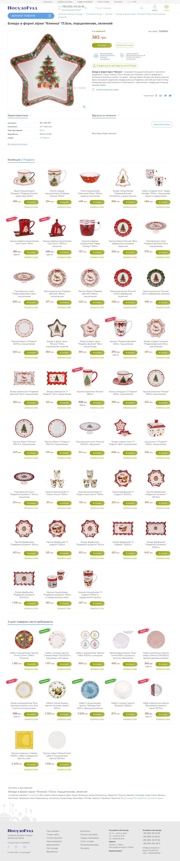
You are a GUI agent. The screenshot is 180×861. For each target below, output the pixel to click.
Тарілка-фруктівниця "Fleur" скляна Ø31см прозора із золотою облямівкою (123, 655)
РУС (134, 2)
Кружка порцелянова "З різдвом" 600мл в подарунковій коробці (90, 595)
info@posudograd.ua (151, 848)
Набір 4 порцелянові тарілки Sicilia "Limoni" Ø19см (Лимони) (24, 655)
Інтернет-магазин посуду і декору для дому (20, 836)
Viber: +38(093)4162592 (151, 853)
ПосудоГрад (34, 795)
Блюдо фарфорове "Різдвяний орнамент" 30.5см (90, 543)
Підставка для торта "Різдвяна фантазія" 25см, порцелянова (24, 294)
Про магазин (53, 831)
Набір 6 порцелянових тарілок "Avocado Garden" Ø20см (57, 705)
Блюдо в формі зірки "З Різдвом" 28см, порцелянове (123, 443)
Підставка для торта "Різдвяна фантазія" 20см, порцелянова (156, 243)
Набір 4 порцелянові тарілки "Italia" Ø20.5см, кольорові (90, 654)
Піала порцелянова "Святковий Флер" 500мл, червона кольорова (90, 193)
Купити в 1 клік (31, 207)
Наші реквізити (54, 841)
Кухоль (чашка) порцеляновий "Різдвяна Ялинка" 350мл (57, 193)
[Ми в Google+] (24, 847)
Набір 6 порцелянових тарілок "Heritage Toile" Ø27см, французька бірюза (90, 705)
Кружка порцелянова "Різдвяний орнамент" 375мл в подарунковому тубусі (57, 595)
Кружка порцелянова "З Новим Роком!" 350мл (57, 493)
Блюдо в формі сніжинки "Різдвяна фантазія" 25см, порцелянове (156, 344)
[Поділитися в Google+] (160, 96)
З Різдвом (44, 138)
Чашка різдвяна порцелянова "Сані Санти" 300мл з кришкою (57, 243)
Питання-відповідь (89, 845)
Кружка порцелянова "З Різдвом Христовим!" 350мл (90, 493)
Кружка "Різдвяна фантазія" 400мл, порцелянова (123, 342)
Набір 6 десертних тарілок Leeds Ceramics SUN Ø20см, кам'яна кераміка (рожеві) (156, 655)
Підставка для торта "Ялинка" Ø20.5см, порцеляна (90, 443)
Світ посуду (52, 848)
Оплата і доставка (64, 2)
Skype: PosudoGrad (150, 850)
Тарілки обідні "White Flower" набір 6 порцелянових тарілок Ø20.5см (57, 756)
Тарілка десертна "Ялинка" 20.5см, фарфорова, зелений (156, 292)
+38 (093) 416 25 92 (151, 840)
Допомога (48, 2)
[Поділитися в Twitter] (165, 96)
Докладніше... (105, 59)
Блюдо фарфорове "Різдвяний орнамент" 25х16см (156, 544)
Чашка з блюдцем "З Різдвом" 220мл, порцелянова (123, 392)
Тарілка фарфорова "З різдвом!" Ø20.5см (123, 493)
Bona (42, 130)
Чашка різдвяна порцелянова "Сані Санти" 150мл (24, 242)
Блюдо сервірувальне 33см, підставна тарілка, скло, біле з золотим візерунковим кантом (24, 707)
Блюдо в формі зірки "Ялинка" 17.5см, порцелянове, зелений (57, 344)
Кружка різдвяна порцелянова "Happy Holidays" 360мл (90, 243)
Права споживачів (84, 2)
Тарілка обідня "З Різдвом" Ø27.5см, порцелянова (24, 342)
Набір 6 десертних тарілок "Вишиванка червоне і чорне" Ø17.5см (156, 705)
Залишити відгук (162, 124)
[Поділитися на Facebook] (156, 95)
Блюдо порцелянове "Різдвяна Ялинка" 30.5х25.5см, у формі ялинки (123, 193)
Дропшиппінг (53, 845)
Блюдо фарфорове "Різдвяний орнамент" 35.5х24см (24, 595)
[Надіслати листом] (170, 96)
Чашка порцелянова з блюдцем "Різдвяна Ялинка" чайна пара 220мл (24, 193)
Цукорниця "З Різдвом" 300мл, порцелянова (156, 443)
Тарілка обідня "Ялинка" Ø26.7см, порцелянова (24, 443)
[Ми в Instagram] (16, 847)
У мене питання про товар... (107, 89)
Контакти (118, 2)
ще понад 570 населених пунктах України (143, 798)
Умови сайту (53, 834)
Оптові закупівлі (54, 838)
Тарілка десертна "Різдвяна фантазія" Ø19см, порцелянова (57, 294)
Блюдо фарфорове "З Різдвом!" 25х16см (123, 543)
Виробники (52, 851)
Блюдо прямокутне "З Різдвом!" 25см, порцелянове (57, 392)
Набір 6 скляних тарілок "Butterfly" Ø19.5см (123, 704)
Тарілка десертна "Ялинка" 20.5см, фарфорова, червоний (123, 294)
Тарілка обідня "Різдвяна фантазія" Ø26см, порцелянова (90, 294)
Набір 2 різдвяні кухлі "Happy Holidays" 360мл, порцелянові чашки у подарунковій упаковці (156, 195)
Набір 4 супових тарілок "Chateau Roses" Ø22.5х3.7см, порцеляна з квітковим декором (57, 657)
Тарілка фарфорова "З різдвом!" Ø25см (57, 543)
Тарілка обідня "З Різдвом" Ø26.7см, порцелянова (57, 443)
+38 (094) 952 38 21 (151, 843)
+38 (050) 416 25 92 (151, 833)
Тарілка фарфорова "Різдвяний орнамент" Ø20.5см (156, 494)
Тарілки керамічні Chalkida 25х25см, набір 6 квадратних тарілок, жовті (24, 756)
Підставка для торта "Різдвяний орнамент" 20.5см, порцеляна (24, 494)
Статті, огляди (103, 2)
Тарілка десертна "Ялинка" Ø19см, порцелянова (156, 392)
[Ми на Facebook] (8, 847)
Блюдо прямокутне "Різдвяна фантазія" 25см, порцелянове (24, 392)
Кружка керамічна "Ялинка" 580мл (90, 392)
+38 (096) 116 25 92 (151, 837)
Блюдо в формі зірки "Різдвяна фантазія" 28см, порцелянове (90, 344)
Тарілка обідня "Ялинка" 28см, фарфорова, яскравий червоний (123, 243)
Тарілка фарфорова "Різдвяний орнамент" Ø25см (24, 543)
